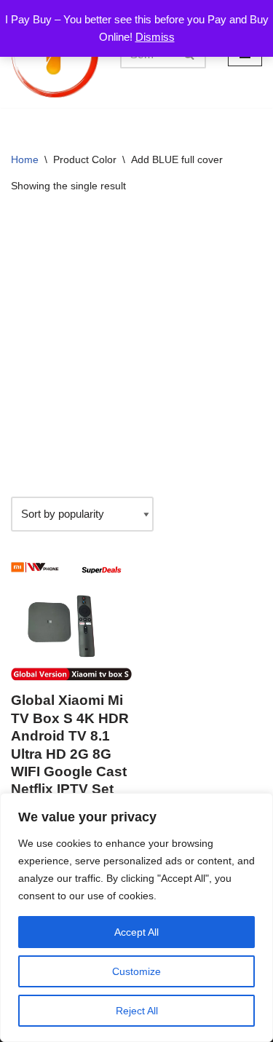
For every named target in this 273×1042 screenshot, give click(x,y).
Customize (136, 971)
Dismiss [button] (155, 37)
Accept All (136, 932)
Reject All (137, 1011)
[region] (136, 917)
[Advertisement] (136, 345)
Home (25, 159)
